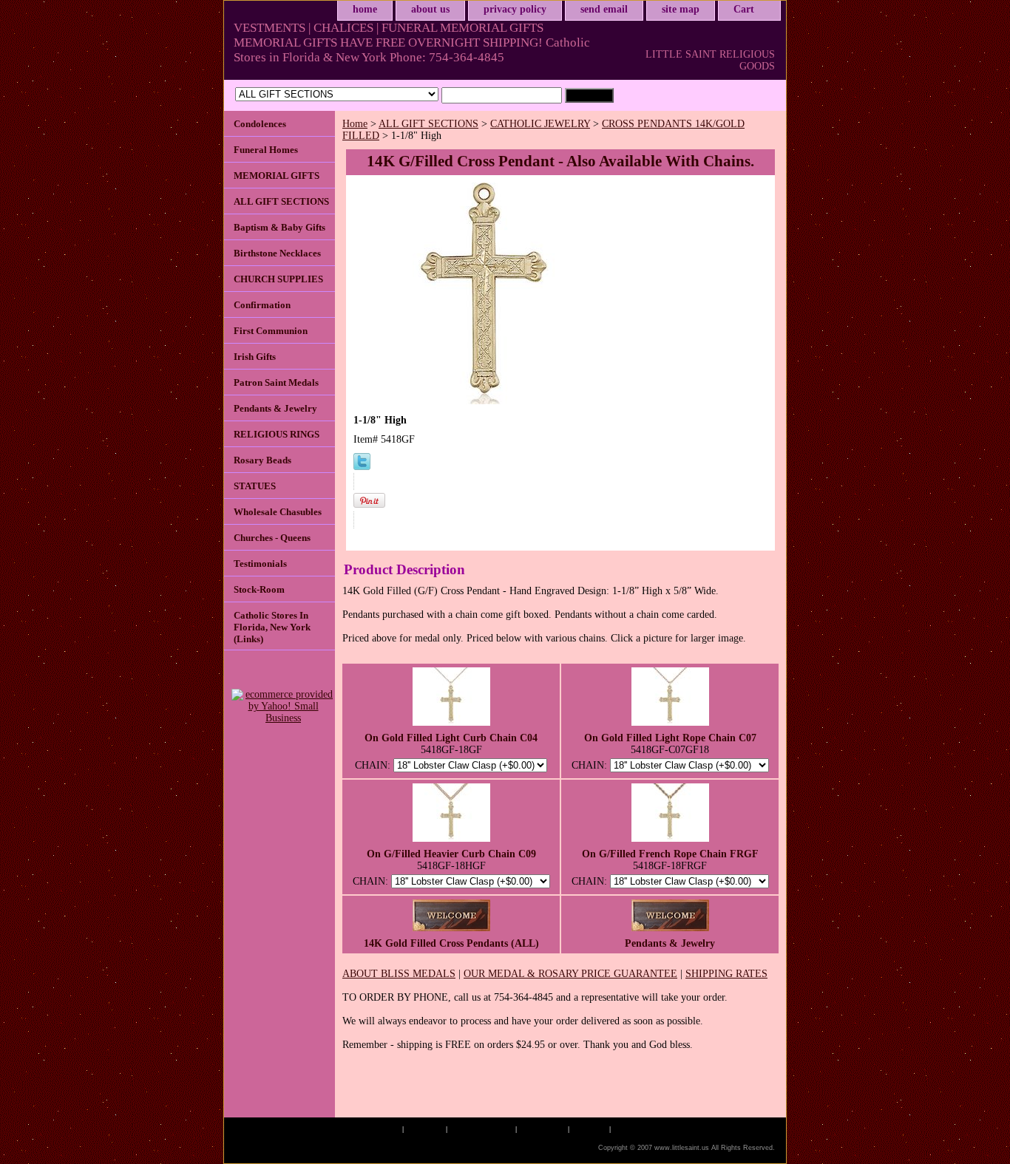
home (365, 9)
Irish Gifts (255, 356)
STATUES (255, 485)
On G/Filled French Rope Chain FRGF (670, 854)
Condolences (260, 123)
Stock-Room (259, 589)
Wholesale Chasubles (278, 511)
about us (430, 9)
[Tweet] (361, 466)
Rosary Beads (262, 460)
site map (680, 9)
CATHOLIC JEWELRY (540, 123)
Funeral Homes (266, 149)
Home (354, 123)
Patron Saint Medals (276, 382)
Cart (743, 9)
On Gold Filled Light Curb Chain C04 (451, 737)
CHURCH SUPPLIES (278, 279)
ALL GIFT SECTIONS (428, 123)
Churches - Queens (272, 537)
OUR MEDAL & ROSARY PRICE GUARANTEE (570, 973)
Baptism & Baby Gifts (279, 227)
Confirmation (262, 304)
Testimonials (260, 563)
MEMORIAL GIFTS (276, 175)
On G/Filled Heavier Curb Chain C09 (451, 854)
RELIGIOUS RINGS (276, 434)
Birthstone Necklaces (277, 253)
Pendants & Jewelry (670, 943)
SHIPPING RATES (726, 973)
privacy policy (515, 9)
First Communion (271, 330)
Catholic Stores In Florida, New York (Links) (272, 627)
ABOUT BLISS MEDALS (398, 973)
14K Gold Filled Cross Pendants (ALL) (451, 943)
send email (604, 9)
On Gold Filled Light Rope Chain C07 (670, 737)
